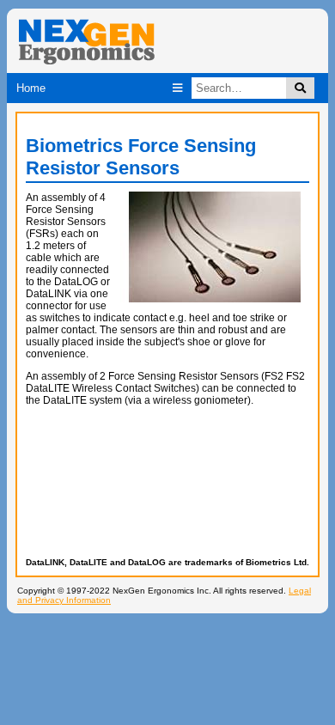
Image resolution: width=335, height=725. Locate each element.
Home (31, 88)
